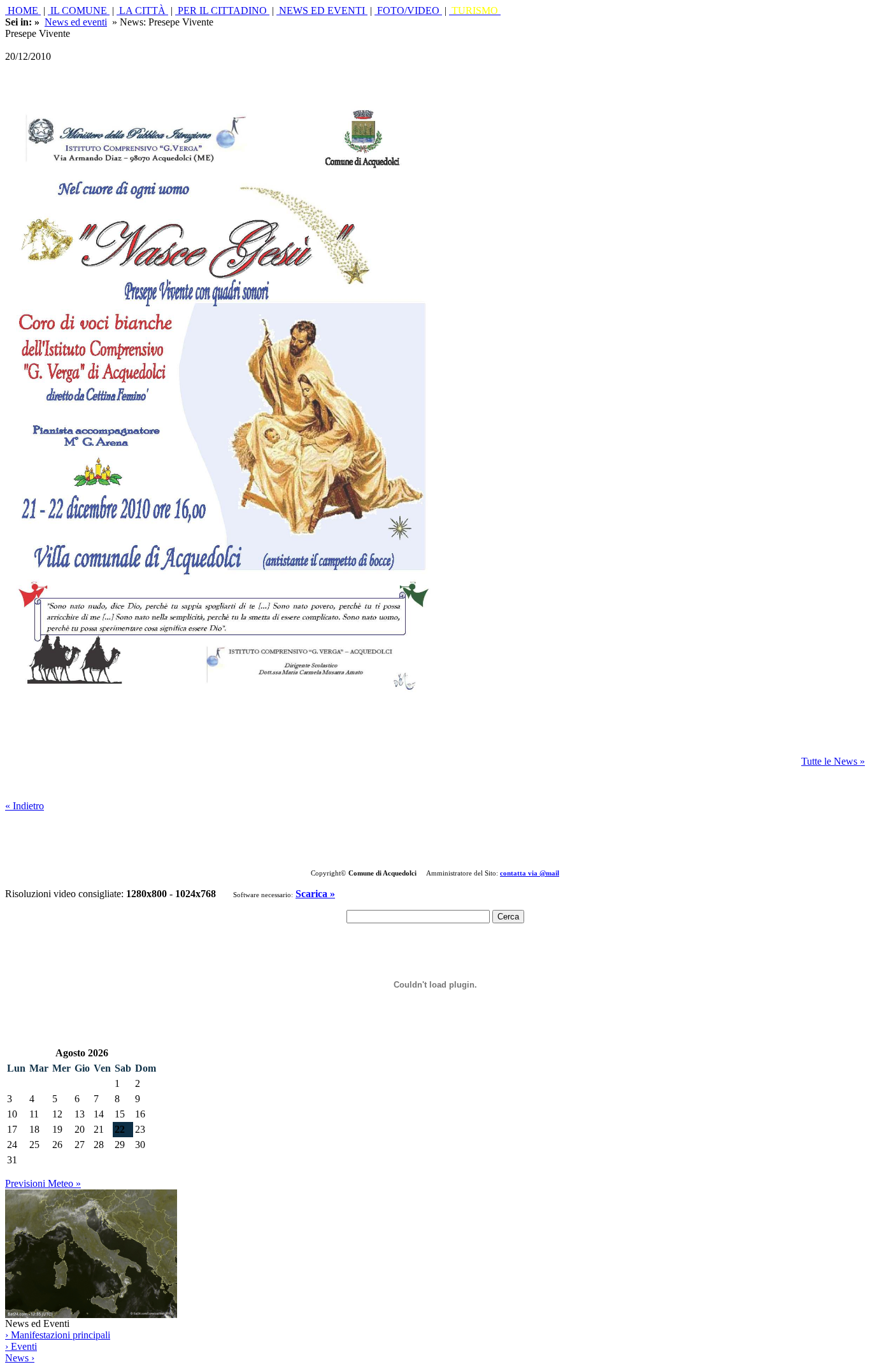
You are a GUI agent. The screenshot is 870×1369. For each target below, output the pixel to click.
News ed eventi (76, 22)
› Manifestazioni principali (57, 1335)
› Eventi (21, 1346)
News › (19, 1357)
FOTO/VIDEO (408, 10)
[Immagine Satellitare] (91, 1314)
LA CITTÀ (142, 10)
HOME (23, 10)
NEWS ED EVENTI (321, 10)
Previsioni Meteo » (43, 1183)
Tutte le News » (833, 761)
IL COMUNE (79, 10)
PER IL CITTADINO (222, 10)
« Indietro (24, 805)
